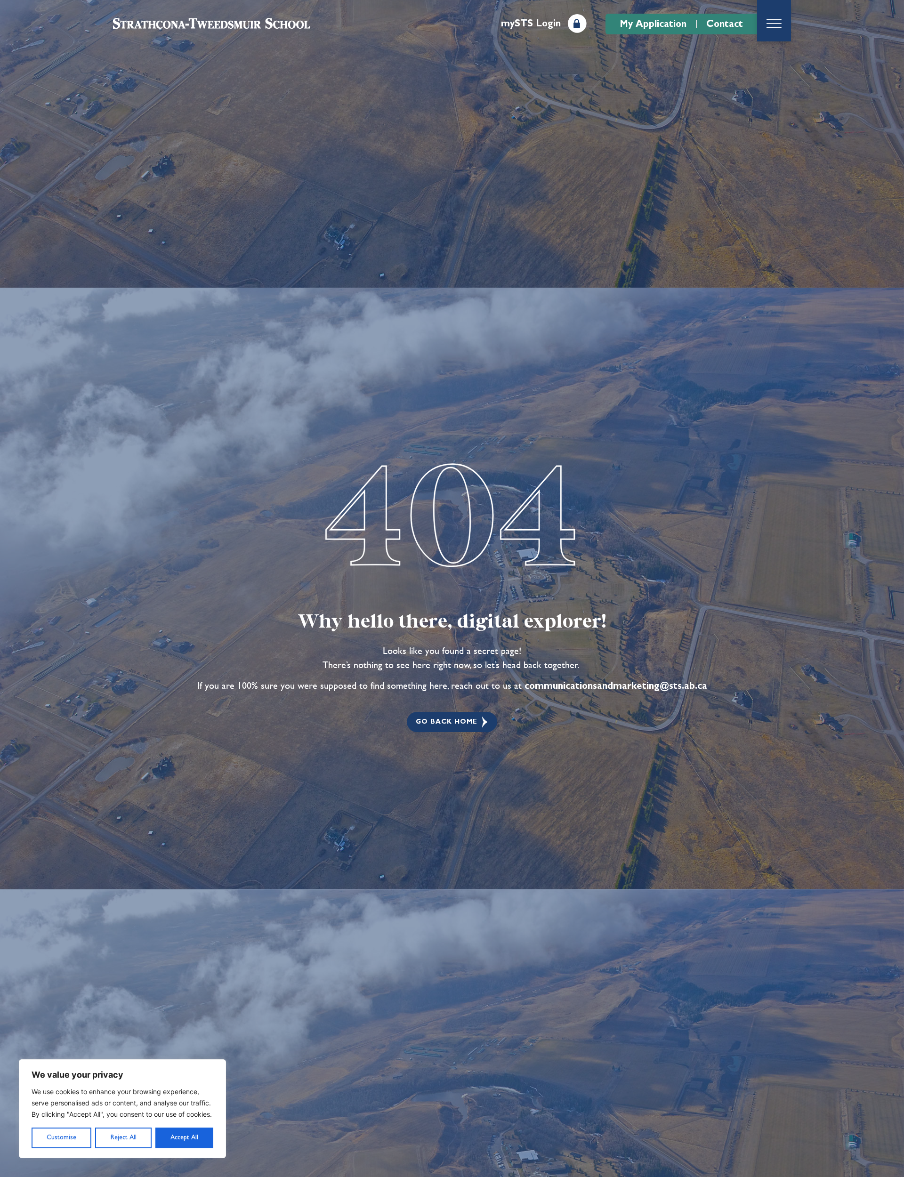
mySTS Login (531, 23)
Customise (61, 1137)
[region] (122, 1108)
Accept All (184, 1137)
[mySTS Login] (577, 23)
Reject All (124, 1137)
